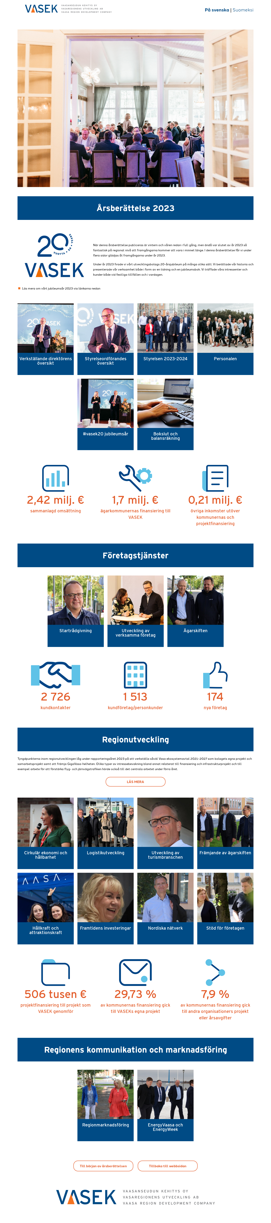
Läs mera (135, 781)
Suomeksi (243, 9)
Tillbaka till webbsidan (167, 1165)
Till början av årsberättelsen (103, 1165)
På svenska (217, 9)
